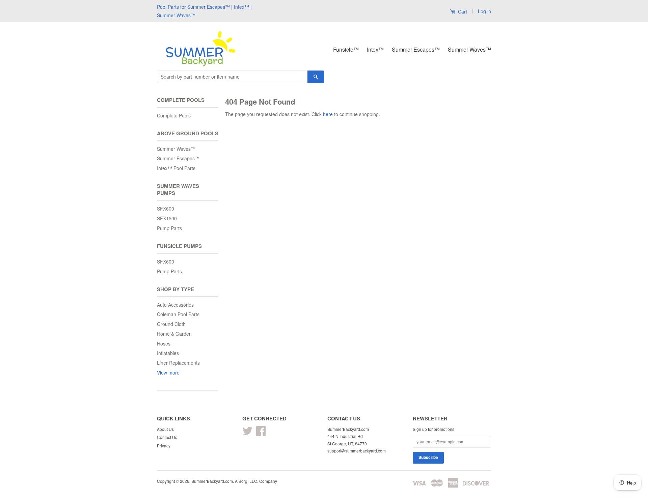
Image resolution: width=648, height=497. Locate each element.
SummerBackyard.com (212, 481)
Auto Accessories (175, 304)
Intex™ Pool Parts (176, 168)
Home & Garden (174, 333)
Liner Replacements (178, 362)
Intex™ (375, 49)
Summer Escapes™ (416, 49)
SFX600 (165, 208)
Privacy (163, 445)
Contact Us (167, 437)
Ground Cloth (171, 324)
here (328, 114)
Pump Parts (169, 228)
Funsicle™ (346, 49)
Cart (462, 11)
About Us (165, 429)
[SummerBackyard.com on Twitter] (247, 433)
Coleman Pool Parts (178, 314)
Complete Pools (174, 115)
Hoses (163, 343)
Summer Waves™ (469, 49)
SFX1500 (167, 218)
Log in (484, 11)
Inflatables (168, 353)
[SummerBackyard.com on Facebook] (261, 433)
